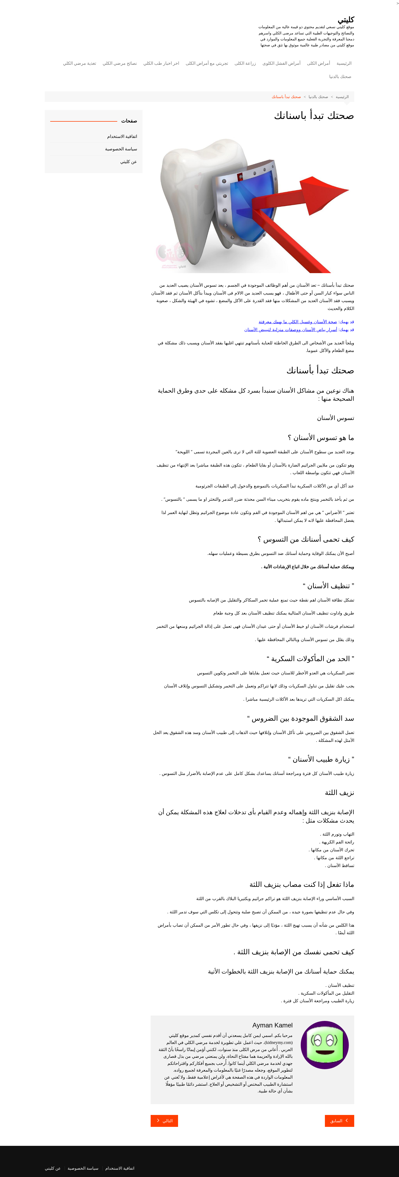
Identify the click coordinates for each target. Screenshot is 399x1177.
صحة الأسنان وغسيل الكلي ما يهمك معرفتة (298, 321)
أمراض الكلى (318, 63)
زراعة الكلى (245, 63)
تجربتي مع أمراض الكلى (207, 63)
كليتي (346, 19)
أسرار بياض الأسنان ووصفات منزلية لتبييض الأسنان (290, 329)
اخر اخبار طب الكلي (161, 63)
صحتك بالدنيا (340, 76)
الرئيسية (344, 63)
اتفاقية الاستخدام (122, 136)
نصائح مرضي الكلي (120, 63)
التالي (168, 1121)
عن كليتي (128, 161)
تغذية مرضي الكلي (79, 63)
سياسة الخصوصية (121, 149)
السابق (336, 1121)
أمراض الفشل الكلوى (281, 63)
